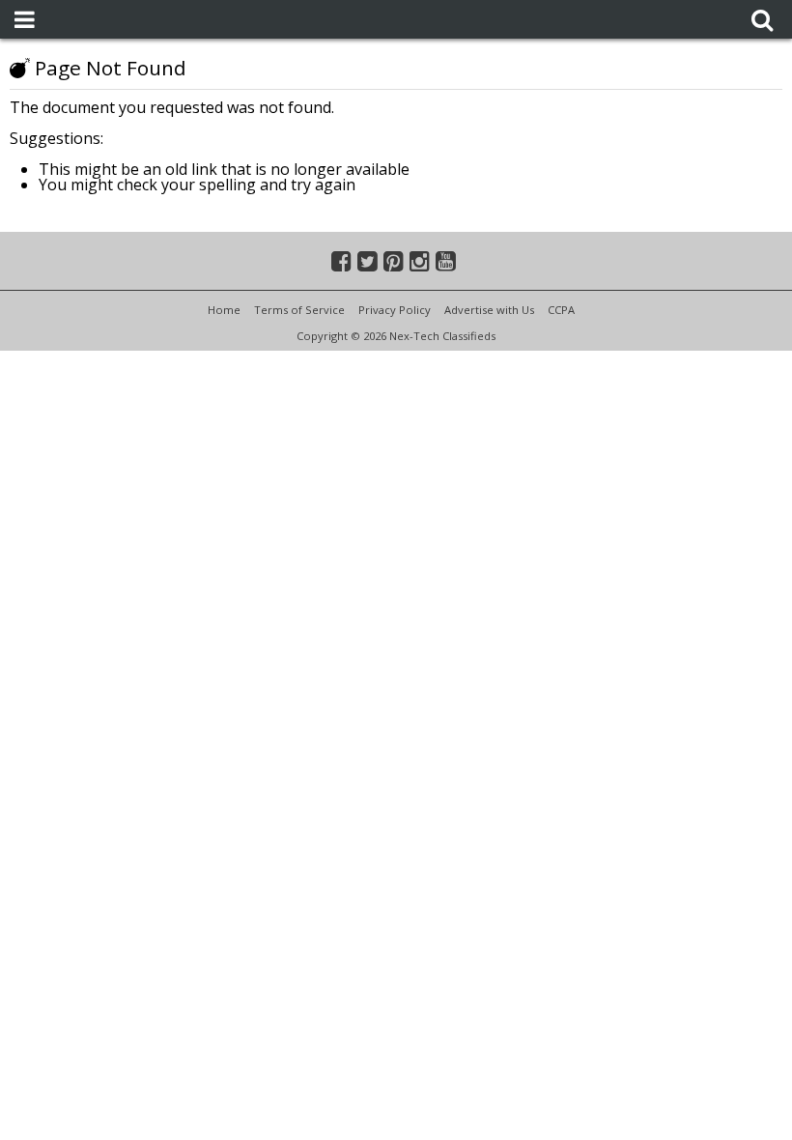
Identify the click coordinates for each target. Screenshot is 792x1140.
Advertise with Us (489, 309)
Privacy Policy (394, 309)
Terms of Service (299, 309)
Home (224, 309)
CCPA (561, 309)
